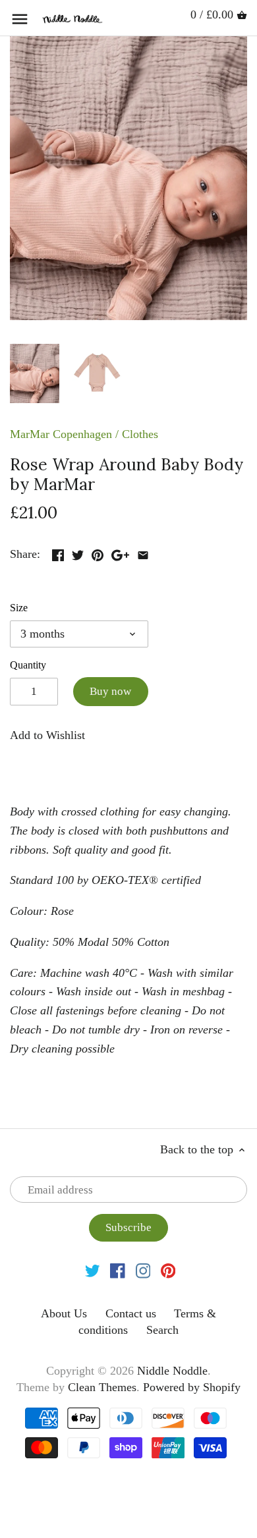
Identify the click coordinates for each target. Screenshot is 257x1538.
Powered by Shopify (192, 1387)
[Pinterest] (168, 1269)
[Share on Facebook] (58, 552)
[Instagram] (143, 1269)
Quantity (28, 665)
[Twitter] (92, 1269)
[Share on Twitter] (78, 552)
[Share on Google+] (120, 552)
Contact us (130, 1313)
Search (162, 1329)
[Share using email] (143, 552)
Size (19, 608)
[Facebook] (117, 1269)
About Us (64, 1313)
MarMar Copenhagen (61, 434)
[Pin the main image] (97, 552)
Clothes (140, 434)
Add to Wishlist (47, 735)
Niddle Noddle (172, 1370)
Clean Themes (102, 1387)
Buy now (110, 691)
